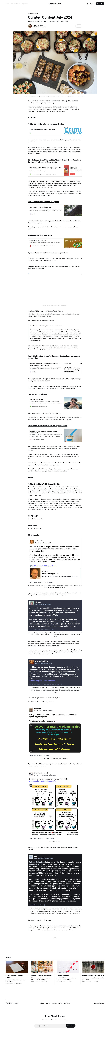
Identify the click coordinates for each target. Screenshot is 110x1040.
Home (7, 3)
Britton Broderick (38, 25)
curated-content (33, 13)
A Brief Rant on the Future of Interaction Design (46, 124)
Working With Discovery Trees (40, 235)
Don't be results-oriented (37, 394)
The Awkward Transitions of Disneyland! (43, 202)
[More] (30, 4)
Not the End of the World (37, 484)
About (42, 1003)
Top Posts (25, 3)
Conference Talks (57, 1003)
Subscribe (100, 4)
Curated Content (15, 3)
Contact (48, 1003)
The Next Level (55, 4)
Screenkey (63, 386)
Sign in (92, 3)
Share (78, 26)
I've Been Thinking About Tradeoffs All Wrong (45, 311)
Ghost (102, 1003)
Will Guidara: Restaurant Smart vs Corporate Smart (47, 426)
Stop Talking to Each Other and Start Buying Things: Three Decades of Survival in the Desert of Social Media (54, 161)
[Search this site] (87, 4)
